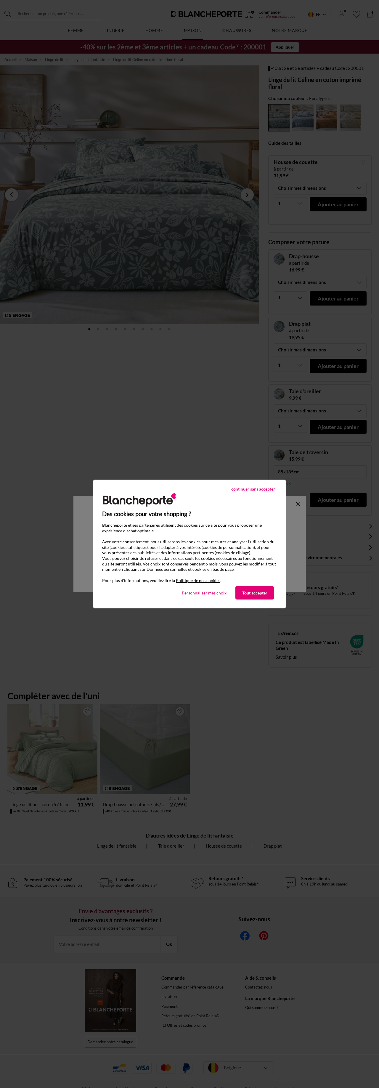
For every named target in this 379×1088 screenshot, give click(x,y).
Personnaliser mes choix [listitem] (204, 592)
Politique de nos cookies (198, 580)
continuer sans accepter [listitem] (253, 488)
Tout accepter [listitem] (254, 592)
